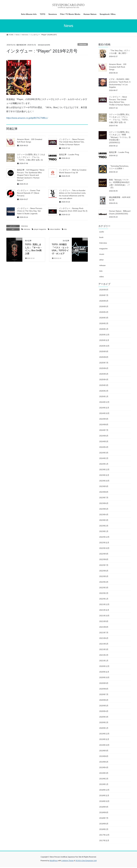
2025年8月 (103, 357)
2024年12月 (104, 402)
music (101, 254)
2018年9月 (103, 807)
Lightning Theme (67, 861)
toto (65, 229)
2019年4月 (103, 767)
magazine (103, 248)
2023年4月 (103, 514)
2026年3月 (103, 318)
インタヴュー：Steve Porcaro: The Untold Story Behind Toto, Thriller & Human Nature (72, 142)
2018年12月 (104, 790)
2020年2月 (103, 722)
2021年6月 (103, 638)
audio (101, 232)
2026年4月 (103, 312)
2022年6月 (103, 571)
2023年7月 (103, 497)
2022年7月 (103, 565)
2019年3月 (103, 773)
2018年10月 (104, 801)
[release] (14, 248)
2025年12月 (104, 335)
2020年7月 (103, 694)
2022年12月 (104, 537)
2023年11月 (104, 475)
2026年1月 (103, 329)
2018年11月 (104, 795)
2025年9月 (103, 351)
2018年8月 (103, 812)
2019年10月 (104, 745)
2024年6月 (103, 436)
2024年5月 (103, 441)
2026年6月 (103, 301)
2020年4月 (103, 711)
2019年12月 (104, 734)
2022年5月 (103, 576)
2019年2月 (103, 779)
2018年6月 (103, 824)
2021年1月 (103, 661)
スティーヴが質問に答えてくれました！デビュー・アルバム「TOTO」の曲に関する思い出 (31, 157)
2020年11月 (104, 672)
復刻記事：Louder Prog (69, 154)
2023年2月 (103, 526)
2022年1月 (103, 599)
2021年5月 (103, 644)
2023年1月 (103, 531)
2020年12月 (104, 666)
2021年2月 (103, 655)
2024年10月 (104, 413)
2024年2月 (103, 458)
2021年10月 (104, 616)
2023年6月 (103, 503)
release (102, 265)
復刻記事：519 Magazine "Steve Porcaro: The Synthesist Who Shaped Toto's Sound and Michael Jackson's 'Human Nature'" (30, 175)
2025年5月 (103, 374)
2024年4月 (103, 447)
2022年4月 (103, 582)
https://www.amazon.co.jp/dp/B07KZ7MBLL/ (27, 118)
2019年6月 (103, 762)
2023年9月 (103, 486)
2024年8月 (103, 424)
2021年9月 (103, 621)
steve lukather (55, 229)
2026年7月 (103, 295)
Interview (82, 44)
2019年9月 (103, 751)
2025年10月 (104, 346)
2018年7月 (103, 818)
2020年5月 (103, 706)
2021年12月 (104, 604)
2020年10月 (104, 677)
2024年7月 (103, 430)
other (101, 260)
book (101, 237)
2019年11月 (104, 739)
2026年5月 (103, 306)
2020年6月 (103, 700)
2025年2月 (103, 391)
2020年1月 (103, 728)
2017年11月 (104, 840)
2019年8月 (103, 756)
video (101, 276)
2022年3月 (103, 588)
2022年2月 (103, 593)
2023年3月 (103, 520)
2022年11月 (104, 542)
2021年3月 (103, 649)
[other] (80, 248)
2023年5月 (103, 509)
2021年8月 (103, 627)
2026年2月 (103, 323)
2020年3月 (103, 717)
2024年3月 (103, 453)
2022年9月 (103, 554)
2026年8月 (103, 290)
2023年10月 (104, 481)
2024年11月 (104, 408)
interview (27, 229)
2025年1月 (103, 396)
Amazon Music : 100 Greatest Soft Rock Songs (117, 67)
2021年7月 (103, 633)
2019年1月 (103, 784)
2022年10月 (104, 548)
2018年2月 (103, 829)
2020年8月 (103, 689)
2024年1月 (103, 464)
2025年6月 (103, 368)
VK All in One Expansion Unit (86, 861)
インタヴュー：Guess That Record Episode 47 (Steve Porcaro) (28, 193)
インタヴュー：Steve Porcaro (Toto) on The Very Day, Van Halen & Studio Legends (29, 211)
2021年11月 (104, 610)
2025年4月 (103, 379)
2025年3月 (103, 385)
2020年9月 (103, 683)
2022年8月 (103, 559)
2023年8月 (103, 492)
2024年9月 (103, 419)
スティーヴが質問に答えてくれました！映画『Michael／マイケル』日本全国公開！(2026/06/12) (120, 137)
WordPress (54, 861)
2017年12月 (104, 835)
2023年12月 (104, 469)
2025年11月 (104, 340)
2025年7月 (103, 363)
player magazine (40, 229)
